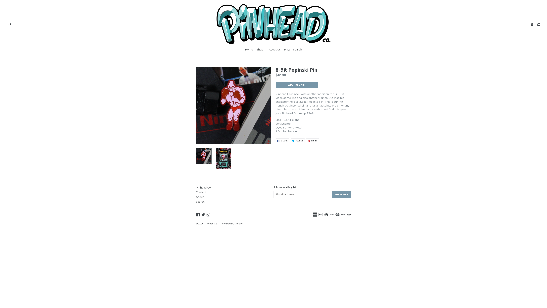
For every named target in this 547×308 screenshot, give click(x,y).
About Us (275, 49)
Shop (262, 49)
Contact (201, 192)
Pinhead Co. (203, 187)
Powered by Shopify (231, 223)
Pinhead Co (211, 223)
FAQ (287, 49)
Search (297, 49)
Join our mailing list (285, 187)
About (200, 197)
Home (249, 49)
